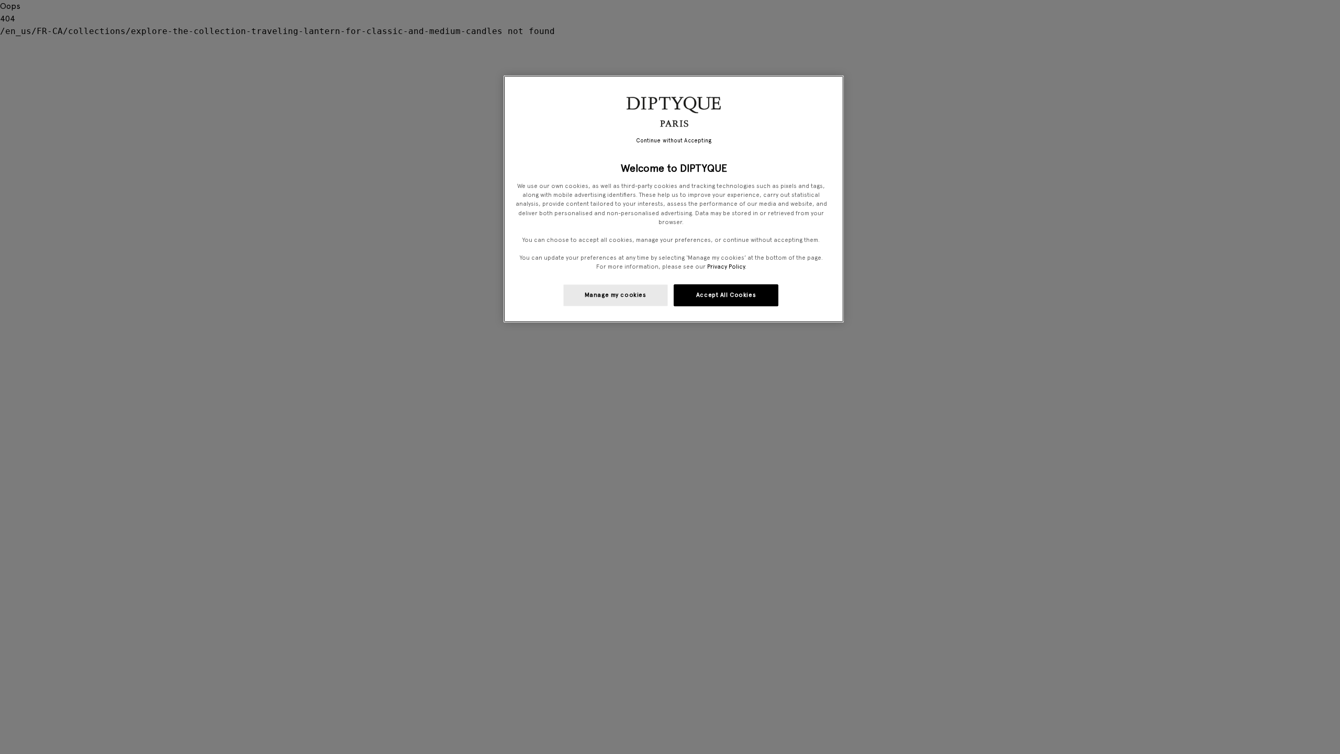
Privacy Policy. (726, 266)
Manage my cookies (615, 294)
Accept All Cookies (726, 294)
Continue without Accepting (674, 140)
